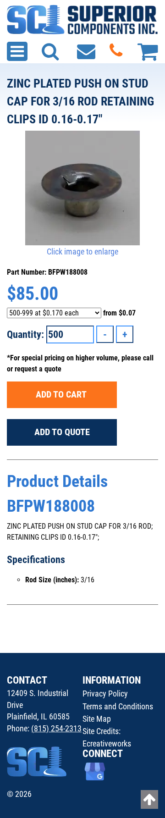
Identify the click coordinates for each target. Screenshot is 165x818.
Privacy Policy (105, 693)
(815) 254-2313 (56, 728)
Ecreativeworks (106, 743)
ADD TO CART (62, 394)
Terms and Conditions (117, 706)
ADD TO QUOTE (62, 431)
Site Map (96, 719)
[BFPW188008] (82, 188)
